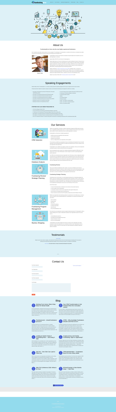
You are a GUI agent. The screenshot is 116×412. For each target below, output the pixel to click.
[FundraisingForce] (39, 3)
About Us (51, 2)
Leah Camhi (58, 238)
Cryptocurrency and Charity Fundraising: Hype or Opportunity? (73, 336)
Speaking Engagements (65, 2)
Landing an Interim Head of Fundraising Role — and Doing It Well (45, 337)
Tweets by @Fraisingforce (77, 265)
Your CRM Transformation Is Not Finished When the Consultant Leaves (72, 306)
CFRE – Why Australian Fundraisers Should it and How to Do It (73, 320)
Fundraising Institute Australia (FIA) (67, 74)
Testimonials (73, 2)
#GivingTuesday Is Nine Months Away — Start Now (72, 368)
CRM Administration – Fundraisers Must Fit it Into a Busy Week (73, 352)
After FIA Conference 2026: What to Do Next (46, 368)
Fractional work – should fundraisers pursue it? (46, 320)
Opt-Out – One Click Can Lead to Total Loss (45, 352)
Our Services (57, 2)
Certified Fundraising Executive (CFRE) (63, 68)
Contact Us (82, 2)
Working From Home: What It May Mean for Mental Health (46, 305)
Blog (77, 2)
